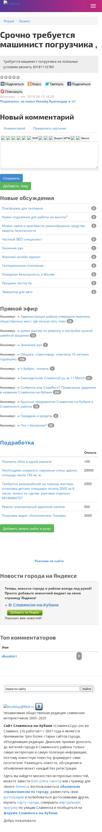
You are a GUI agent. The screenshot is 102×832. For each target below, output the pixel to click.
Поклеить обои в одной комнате (27, 461)
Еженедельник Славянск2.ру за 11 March (53, 377)
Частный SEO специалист (22, 239)
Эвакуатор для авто (17, 291)
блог (35, 781)
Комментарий (14, 128)
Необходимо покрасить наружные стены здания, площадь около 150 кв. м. (40, 472)
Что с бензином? (34, 425)
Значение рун (12, 247)
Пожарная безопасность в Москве (28, 274)
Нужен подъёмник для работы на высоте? (35, 216)
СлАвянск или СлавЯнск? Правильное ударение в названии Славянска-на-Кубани (48, 389)
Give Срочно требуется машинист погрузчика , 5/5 (18, 77)
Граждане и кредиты (36, 415)
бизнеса (22, 786)
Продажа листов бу (17, 282)
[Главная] (12, 2)
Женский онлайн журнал (21, 256)
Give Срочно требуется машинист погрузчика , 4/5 (14, 77)
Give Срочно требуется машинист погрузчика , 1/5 (2, 77)
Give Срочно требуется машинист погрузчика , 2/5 (6, 77)
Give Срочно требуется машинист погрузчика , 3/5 (10, 77)
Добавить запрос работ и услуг (27, 528)
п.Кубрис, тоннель (35, 368)
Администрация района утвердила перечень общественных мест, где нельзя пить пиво (45, 318)
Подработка (17, 442)
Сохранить (11, 178)
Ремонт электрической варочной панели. (34, 506)
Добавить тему (15, 186)
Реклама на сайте (49, 560)
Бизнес (24, 20)
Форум (9, 20)
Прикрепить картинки (49, 128)
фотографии (14, 797)
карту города (28, 802)
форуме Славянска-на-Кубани (30, 813)
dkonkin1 (9, 656)
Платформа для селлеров (22, 208)
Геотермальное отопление (23, 265)
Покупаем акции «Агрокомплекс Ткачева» (34, 515)
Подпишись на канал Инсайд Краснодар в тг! (38, 101)
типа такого (50, 781)
